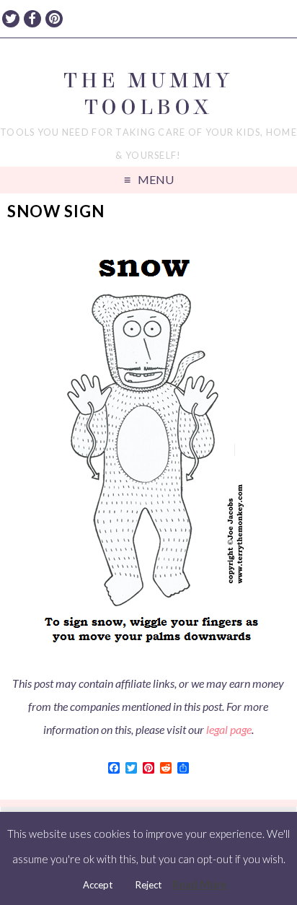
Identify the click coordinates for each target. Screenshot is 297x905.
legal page (229, 729)
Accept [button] (97, 885)
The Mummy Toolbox (148, 94)
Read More (199, 884)
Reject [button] (148, 885)
